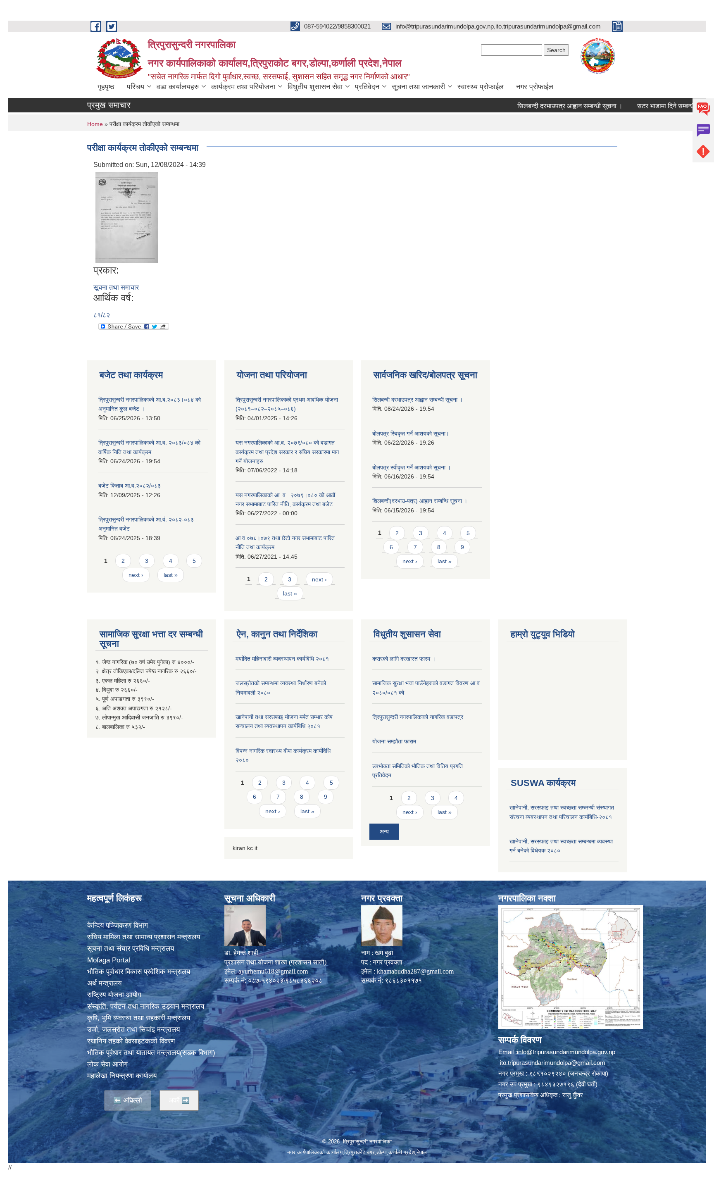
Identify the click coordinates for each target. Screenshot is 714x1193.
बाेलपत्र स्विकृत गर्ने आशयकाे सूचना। (410, 433)
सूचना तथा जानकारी (418, 87)
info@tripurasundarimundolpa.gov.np (566, 1051)
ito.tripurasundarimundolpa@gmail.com (552, 1062)
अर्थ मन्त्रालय (104, 983)
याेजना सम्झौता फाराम (394, 741)
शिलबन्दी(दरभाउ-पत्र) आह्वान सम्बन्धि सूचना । (419, 501)
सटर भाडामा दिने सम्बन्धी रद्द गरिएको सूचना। (660, 106)
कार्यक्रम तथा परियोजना (243, 87)
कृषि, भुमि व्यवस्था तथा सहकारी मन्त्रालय (138, 1018)
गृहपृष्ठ (106, 87)
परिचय (135, 87)
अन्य (384, 831)
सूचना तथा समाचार (116, 287)
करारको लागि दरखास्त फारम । (404, 658)
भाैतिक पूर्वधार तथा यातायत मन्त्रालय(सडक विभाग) (151, 1053)
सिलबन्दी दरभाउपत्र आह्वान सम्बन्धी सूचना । (540, 106)
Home (95, 124)
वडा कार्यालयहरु (178, 87)
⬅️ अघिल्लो (127, 1100)
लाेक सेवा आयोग (107, 1064)
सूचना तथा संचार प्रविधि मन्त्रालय (130, 948)
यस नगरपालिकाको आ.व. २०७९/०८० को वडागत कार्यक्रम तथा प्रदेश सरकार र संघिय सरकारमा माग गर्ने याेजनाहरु (287, 451)
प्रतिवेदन (367, 87)
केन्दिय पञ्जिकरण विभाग (117, 925)
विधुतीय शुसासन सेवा (315, 87)
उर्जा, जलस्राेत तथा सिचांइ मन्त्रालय (133, 1029)
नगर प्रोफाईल (534, 87)
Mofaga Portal (108, 960)
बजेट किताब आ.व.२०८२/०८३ (129, 485)
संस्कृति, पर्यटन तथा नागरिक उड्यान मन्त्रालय (145, 1006)
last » (171, 574)
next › (136, 574)
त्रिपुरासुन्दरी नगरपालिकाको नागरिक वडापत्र (417, 717)
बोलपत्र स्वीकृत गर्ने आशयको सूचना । (411, 467)
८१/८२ (101, 315)
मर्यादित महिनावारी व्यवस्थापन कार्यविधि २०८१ (282, 658)
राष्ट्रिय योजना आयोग (114, 995)
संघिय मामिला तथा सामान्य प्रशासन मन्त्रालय (143, 937)
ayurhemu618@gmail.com (273, 971)
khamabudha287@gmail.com (415, 971)
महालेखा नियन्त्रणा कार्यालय (122, 1076)
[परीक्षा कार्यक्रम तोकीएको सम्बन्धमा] (126, 217)
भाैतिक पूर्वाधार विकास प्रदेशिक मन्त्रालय (138, 972)
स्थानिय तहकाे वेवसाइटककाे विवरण (131, 1041)
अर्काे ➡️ (179, 1100)
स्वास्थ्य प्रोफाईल (480, 87)
